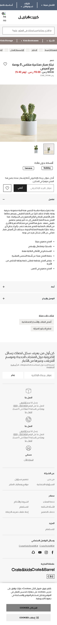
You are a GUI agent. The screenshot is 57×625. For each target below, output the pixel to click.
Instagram (46, 552)
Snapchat (33, 552)
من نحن (50, 479)
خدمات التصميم (47, 512)
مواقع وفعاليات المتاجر (18, 484)
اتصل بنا (28, 412)
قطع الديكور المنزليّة (42, 328)
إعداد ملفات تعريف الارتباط (16, 512)
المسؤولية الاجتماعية (45, 484)
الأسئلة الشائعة (47, 507)
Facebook (52, 552)
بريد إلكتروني (24, 402)
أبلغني (20, 188)
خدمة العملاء (48, 501)
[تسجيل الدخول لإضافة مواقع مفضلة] (5, 66)
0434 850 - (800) (20, 405)
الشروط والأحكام (21, 501)
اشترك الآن (28, 460)
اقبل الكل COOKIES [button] (28, 608)
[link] (45, 17)
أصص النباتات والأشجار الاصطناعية (36, 322)
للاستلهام (23, 507)
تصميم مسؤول (21, 479)
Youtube (40, 552)
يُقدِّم (13, 375)
